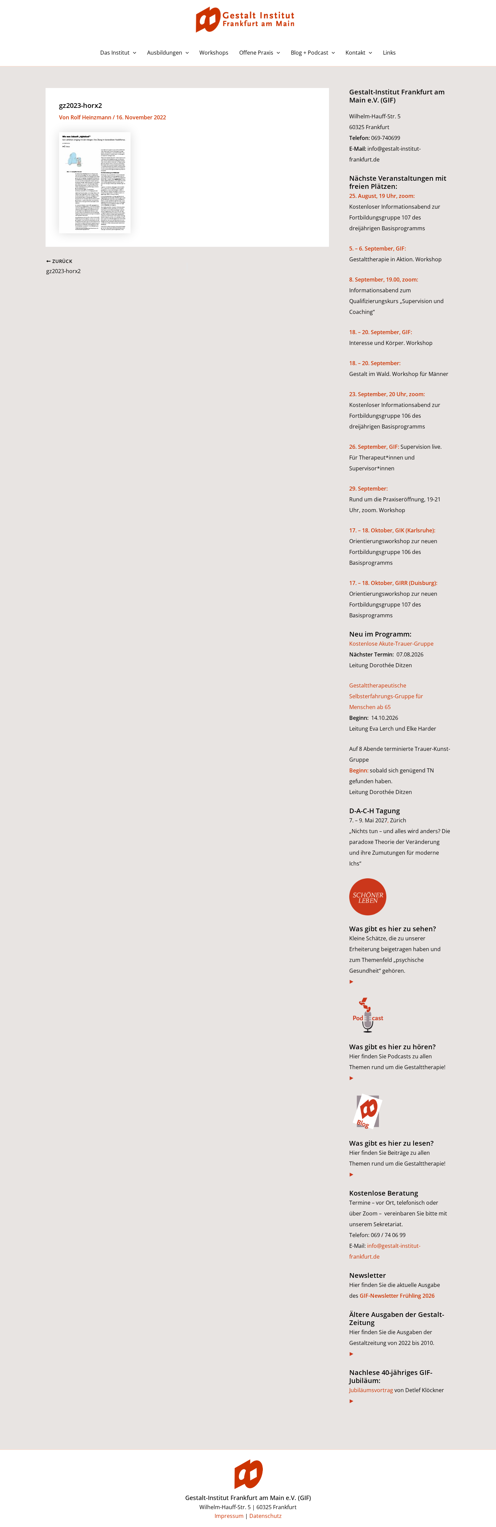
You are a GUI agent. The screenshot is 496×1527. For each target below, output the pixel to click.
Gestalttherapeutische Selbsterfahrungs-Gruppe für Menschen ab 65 (386, 696)
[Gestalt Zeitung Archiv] (351, 1353)
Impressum (229, 1516)
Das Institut (115, 52)
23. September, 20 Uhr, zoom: (387, 394)
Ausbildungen (164, 52)
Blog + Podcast (309, 52)
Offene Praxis (256, 52)
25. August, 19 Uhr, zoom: (382, 196)
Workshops (213, 52)
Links (389, 52)
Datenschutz (265, 1516)
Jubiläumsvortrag (371, 1390)
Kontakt (355, 52)
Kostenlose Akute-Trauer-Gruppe (391, 643)
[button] (133, 52)
